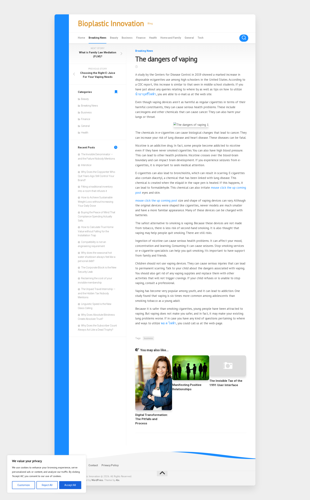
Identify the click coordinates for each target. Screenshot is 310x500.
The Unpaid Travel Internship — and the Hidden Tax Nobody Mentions (96, 293)
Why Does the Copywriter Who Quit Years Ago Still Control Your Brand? (96, 176)
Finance (140, 37)
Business (127, 37)
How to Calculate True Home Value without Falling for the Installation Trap (95, 231)
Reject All (47, 485)
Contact (93, 465)
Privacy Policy (110, 465)
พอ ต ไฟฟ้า (168, 323)
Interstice (86, 165)
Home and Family (170, 37)
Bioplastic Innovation (111, 23)
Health (153, 37)
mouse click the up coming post (156, 200)
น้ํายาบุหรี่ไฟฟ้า (145, 94)
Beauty (114, 37)
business (148, 338)
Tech (200, 37)
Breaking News (97, 37)
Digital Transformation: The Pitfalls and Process (151, 419)
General (189, 37)
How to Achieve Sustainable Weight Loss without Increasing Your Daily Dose (95, 201)
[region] (46, 474)
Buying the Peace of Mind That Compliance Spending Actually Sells (96, 216)
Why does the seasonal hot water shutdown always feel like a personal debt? (96, 256)
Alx (117, 480)
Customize (23, 485)
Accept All (70, 485)
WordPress (97, 480)
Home (81, 37)
